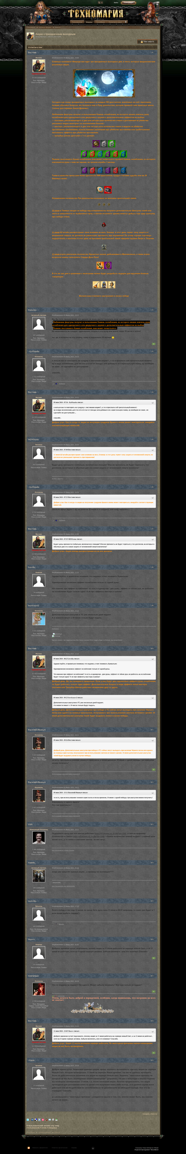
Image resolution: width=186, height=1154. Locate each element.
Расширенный (157, 4)
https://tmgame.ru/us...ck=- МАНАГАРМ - (63, 886)
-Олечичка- (61, 996)
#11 (152, 730)
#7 (153, 529)
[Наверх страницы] (93, 1148)
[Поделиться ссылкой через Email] (50, 1119)
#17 (152, 976)
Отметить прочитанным (59, 1148)
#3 (153, 351)
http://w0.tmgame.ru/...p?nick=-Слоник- (63, 850)
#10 (152, 648)
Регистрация (128, 2)
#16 (152, 939)
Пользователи (77, 22)
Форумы (89, 22)
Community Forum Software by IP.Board (146, 1148)
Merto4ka (61, 924)
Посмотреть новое (115, 22)
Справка (74, 1148)
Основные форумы (44, 1132)
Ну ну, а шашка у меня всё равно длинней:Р (66, 774)
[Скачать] (56, 1119)
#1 (153, 52)
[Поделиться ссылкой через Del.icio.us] (36, 1119)
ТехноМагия (100, 22)
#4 (153, 392)
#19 (152, 1060)
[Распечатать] (53, 1119)
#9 (153, 605)
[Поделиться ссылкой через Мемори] (43, 1119)
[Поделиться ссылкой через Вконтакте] (39, 1119)
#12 (152, 782)
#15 (152, 901)
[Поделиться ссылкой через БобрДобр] (46, 1119)
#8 (153, 567)
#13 (152, 824)
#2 (153, 310)
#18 (152, 1021)
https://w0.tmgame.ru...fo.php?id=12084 (88, 836)
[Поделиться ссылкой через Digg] (32, 1119)
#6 (153, 487)
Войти (116, 2)
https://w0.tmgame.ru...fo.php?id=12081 (110, 833)
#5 (153, 439)
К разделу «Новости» (150, 1114)
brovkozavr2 (55, 629)
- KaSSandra (62, 383)
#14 (152, 863)
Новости (57, 1132)
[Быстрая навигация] (126, 22)
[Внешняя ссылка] (96, 143)
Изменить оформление (40, 1148)
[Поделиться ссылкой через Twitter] (28, 1119)
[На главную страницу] (95, 13)
